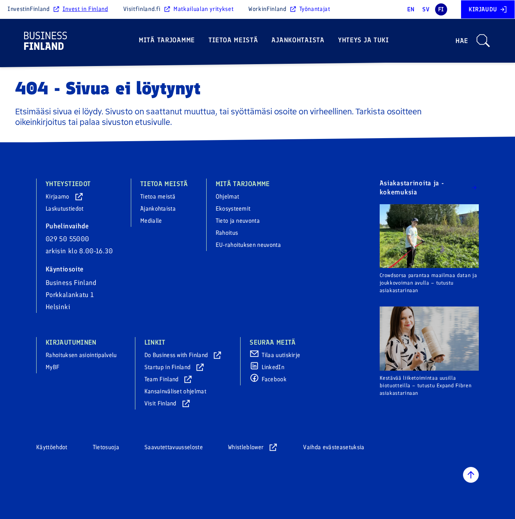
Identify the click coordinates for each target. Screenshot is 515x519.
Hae (461, 41)
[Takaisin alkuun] (471, 475)
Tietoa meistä (233, 40)
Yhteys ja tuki (363, 40)
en (411, 9)
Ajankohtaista (297, 40)
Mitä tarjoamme (167, 40)
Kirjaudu (483, 9)
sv (425, 9)
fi (441, 9)
